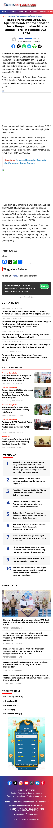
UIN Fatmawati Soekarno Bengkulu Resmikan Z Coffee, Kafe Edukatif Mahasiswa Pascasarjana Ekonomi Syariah (26, 677)
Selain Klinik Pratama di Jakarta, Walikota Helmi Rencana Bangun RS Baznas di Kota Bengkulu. (29, 515)
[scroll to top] (49, 813)
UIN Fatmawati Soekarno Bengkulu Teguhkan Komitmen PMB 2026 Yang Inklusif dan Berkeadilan (25, 664)
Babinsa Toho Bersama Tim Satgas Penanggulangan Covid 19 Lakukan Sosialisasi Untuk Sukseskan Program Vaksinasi (29, 571)
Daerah (33, 12)
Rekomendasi (13, 714)
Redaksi (39, 793)
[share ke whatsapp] (24, 48)
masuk (16, 276)
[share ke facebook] (14, 48)
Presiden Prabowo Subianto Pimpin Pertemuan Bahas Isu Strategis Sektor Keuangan (29, 492)
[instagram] (21, 784)
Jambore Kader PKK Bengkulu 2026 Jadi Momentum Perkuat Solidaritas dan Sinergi (16, 378)
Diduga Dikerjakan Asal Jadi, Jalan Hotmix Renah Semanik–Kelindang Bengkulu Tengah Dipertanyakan (29, 549)
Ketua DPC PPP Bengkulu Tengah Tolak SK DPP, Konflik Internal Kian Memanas (29, 538)
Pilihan (10, 709)
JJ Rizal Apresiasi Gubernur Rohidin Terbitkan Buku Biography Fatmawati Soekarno (29, 526)
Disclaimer (19, 814)
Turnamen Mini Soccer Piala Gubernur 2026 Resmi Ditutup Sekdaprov (16, 409)
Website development (36, 796)
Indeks (31, 793)
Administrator (23, 39)
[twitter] (15, 784)
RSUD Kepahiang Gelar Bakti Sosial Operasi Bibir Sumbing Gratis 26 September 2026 (16, 441)
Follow (44, 286)
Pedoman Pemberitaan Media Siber (25, 805)
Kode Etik (33, 814)
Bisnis (13, 12)
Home (5, 12)
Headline (23, 12)
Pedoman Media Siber (16, 796)
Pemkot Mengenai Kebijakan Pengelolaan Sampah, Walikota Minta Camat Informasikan (27, 504)
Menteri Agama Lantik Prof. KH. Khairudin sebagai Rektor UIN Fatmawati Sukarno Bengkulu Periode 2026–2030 (23, 651)
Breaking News (14, 697)
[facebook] (9, 784)
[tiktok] (32, 784)
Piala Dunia (12, 705)
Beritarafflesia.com (19, 793)
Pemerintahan (36, 16)
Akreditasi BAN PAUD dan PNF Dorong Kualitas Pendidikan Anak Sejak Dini (29, 481)
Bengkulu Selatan (23, 16)
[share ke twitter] (19, 48)
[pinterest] (43, 784)
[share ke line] (35, 48)
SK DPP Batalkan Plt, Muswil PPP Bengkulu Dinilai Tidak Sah (28, 560)
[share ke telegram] (29, 48)
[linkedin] (37, 784)
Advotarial (11, 16)
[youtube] (26, 784)
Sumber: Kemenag (26, 768)
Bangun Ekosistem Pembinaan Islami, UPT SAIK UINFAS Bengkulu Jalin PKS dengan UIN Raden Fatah (26, 622)
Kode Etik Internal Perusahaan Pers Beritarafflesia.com (26, 810)
